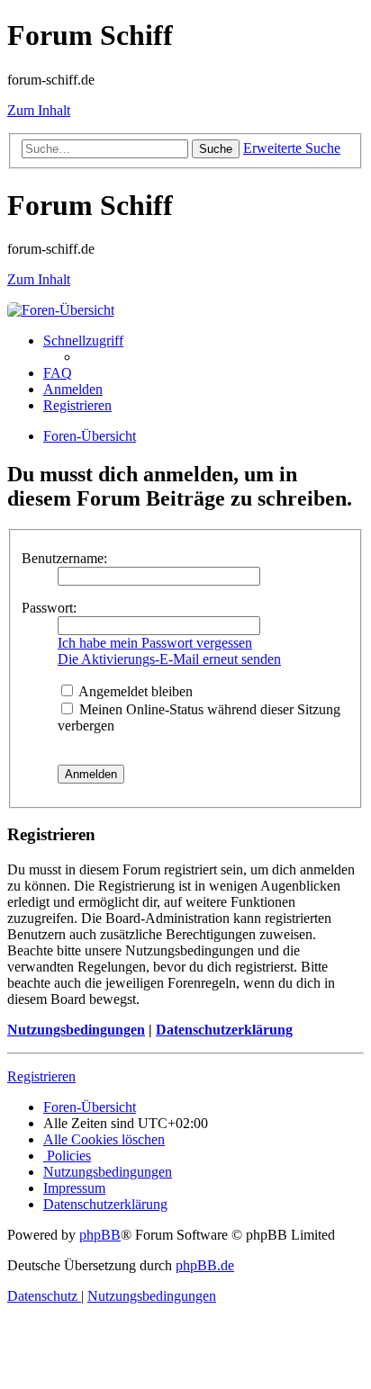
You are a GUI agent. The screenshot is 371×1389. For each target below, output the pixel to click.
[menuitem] (57, 373)
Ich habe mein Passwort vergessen (155, 642)
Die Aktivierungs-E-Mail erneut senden (169, 659)
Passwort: (49, 607)
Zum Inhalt (38, 110)
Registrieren (41, 1076)
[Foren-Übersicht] (60, 310)
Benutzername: (64, 558)
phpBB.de (205, 1265)
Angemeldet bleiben (134, 691)
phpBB (100, 1234)
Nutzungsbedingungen (76, 1029)
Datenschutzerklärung (224, 1029)
